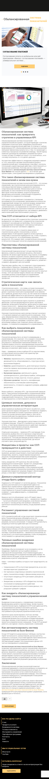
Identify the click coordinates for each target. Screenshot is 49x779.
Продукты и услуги (9, 725)
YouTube (5, 754)
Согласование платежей (15, 52)
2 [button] (23, 71)
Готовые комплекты (10, 729)
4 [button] (27, 71)
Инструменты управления (12, 732)
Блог (4, 739)
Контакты (6, 737)
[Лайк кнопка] (4, 699)
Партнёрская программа (11, 734)
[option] (24, 51)
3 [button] (25, 71)
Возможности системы (10, 727)
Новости (5, 741)
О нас (4, 722)
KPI (28, 171)
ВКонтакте (6, 752)
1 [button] (21, 71)
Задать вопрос (11, 770)
